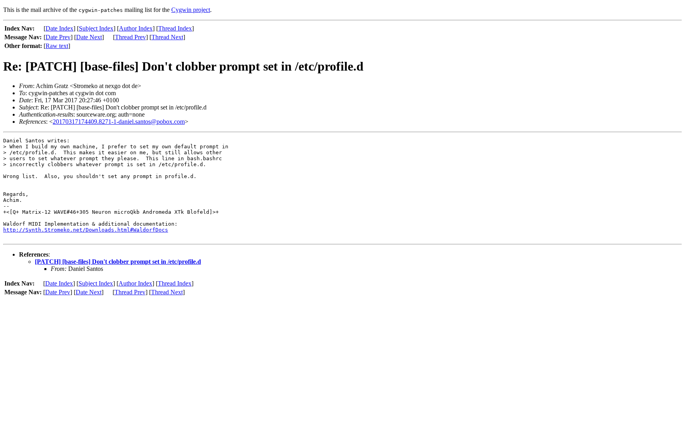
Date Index (59, 28)
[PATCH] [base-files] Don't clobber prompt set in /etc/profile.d (118, 261)
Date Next (89, 37)
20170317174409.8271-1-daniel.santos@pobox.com (119, 121)
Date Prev (58, 37)
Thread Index (175, 28)
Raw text (57, 45)
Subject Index (96, 28)
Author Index (136, 28)
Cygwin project (190, 9)
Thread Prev (130, 37)
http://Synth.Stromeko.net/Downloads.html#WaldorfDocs (85, 230)
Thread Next (167, 37)
